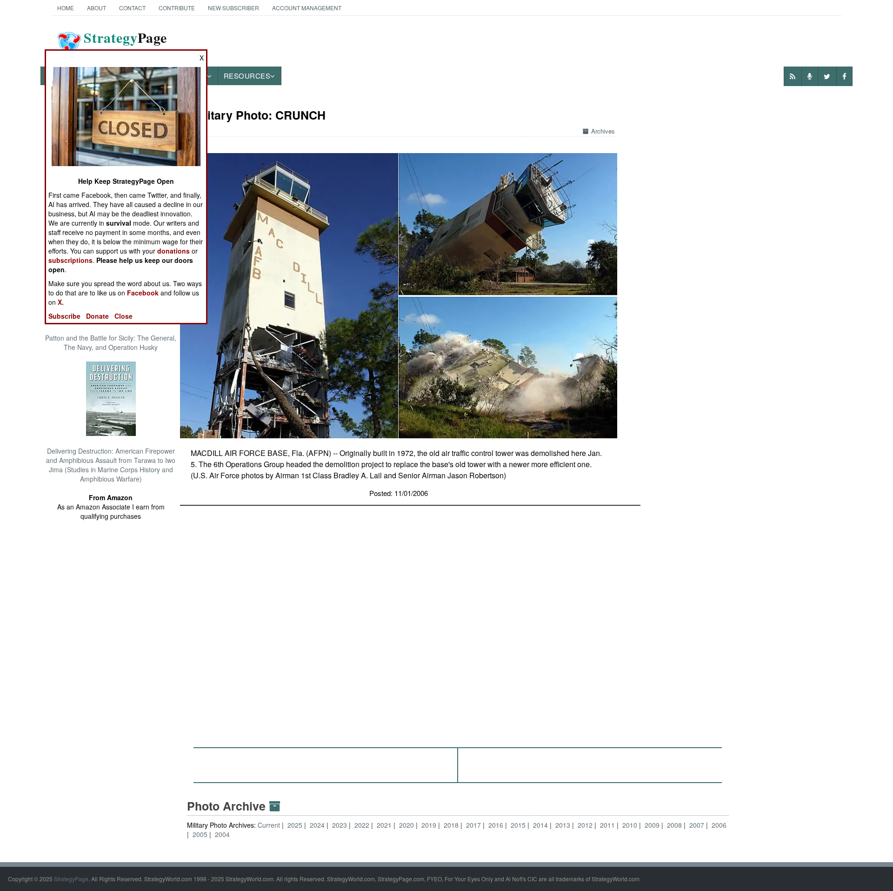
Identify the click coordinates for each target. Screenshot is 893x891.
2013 (562, 825)
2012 (585, 825)
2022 (361, 825)
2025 (294, 825)
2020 (406, 825)
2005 (200, 834)
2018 (451, 825)
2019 (428, 825)
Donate (97, 316)
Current (270, 825)
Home (65, 8)
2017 (473, 825)
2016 (495, 825)
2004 (222, 834)
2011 (607, 825)
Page (125, 43)
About (96, 8)
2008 (674, 825)
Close (123, 316)
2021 (384, 825)
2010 (629, 825)
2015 (518, 825)
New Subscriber (233, 8)
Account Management (306, 8)
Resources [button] (247, 75)
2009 (652, 825)
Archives (603, 131)
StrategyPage (71, 879)
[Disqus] (458, 622)
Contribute (177, 8)
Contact (132, 8)
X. (61, 302)
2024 (317, 825)
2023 (339, 825)
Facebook (143, 292)
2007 (696, 825)
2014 (540, 825)
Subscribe (64, 316)
